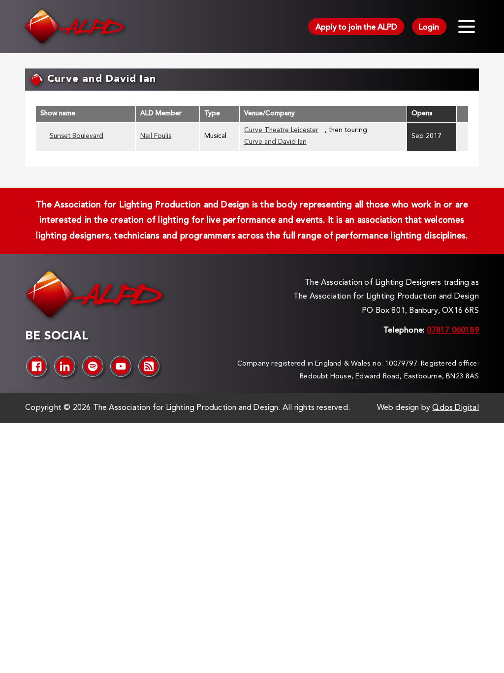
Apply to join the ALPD (356, 28)
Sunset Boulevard (76, 136)
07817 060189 (452, 331)
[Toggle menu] (466, 26)
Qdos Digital (455, 408)
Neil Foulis (155, 136)
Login (429, 28)
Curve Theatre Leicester (281, 130)
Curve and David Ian (275, 142)
